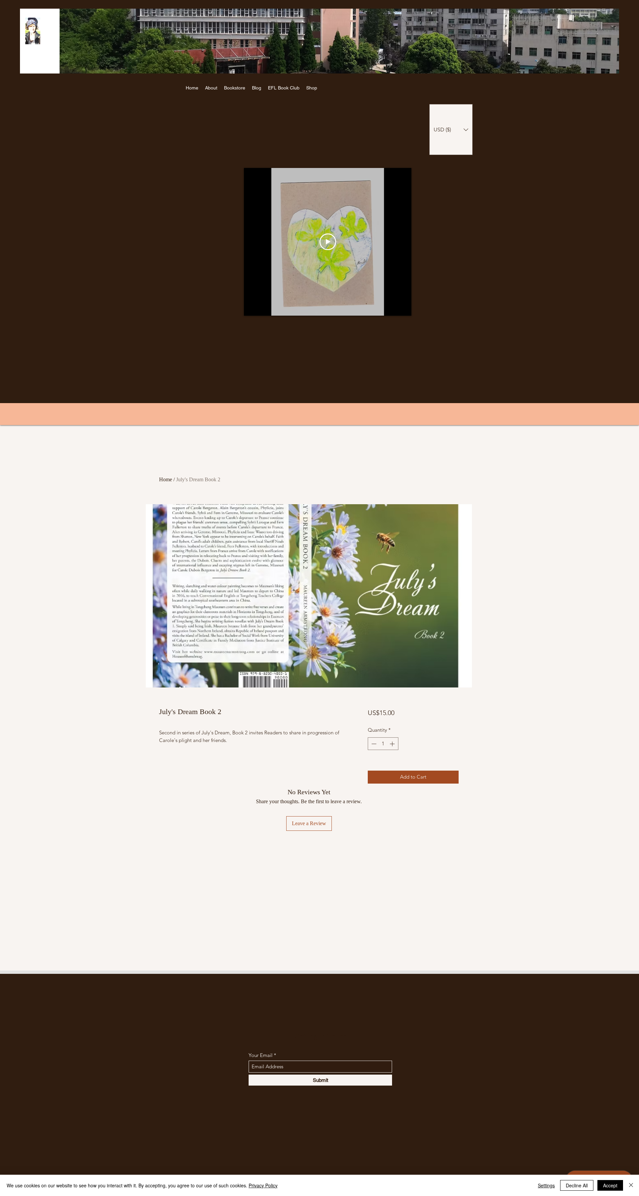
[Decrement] (373, 744)
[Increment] (392, 744)
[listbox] (451, 129)
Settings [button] (546, 1185)
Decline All (577, 1185)
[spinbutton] (382, 744)
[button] (451, 129)
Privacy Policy (263, 1185)
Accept (610, 1185)
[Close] (631, 1185)
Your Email (261, 1055)
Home (165, 479)
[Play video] (328, 241)
